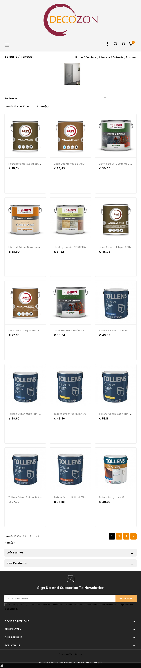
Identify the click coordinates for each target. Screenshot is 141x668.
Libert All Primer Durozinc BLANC (27, 247)
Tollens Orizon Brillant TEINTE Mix (73, 497)
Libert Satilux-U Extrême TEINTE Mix (74, 330)
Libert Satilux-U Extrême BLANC (117, 163)
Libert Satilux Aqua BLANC (69, 163)
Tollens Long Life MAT (111, 497)
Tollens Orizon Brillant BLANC (25, 497)
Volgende (133, 537)
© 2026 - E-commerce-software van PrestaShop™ (70, 662)
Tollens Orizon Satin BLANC (70, 413)
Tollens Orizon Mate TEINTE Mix (26, 413)
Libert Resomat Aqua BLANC (25, 163)
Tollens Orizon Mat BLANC (114, 330)
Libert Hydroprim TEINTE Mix (70, 247)
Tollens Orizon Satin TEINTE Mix (117, 413)
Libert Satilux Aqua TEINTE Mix (26, 330)
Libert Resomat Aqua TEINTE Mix (118, 247)
